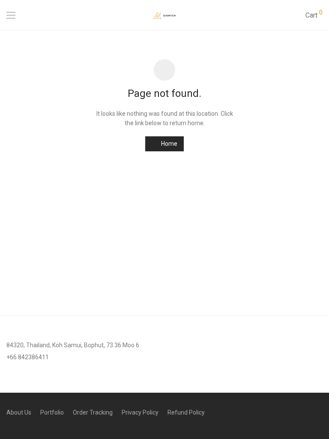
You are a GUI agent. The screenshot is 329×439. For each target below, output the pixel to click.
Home (168, 143)
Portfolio (52, 412)
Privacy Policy (140, 412)
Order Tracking (93, 412)
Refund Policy (186, 412)
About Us (18, 412)
